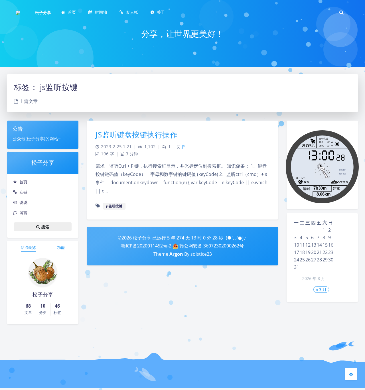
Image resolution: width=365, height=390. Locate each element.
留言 (23, 212)
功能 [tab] (61, 247)
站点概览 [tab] (28, 247)
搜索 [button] (44, 226)
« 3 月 (321, 289)
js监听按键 (114, 206)
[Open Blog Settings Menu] (351, 374)
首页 (23, 181)
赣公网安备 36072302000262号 (211, 246)
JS (183, 146)
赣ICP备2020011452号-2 (146, 246)
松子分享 (43, 12)
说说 (23, 202)
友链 (23, 192)
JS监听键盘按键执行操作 (136, 134)
